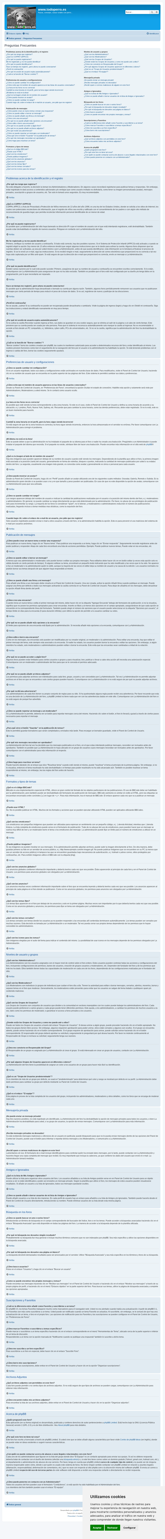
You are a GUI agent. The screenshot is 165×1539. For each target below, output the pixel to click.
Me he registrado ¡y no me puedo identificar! (23, 62)
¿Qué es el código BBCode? (17, 149)
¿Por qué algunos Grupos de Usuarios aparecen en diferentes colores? (112, 67)
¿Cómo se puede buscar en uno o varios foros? (102, 104)
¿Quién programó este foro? (95, 150)
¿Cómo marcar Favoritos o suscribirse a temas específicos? (108, 125)
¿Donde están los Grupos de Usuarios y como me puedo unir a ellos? (111, 62)
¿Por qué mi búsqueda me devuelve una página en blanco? (107, 109)
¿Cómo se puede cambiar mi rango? (20, 100)
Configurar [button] (129, 1527)
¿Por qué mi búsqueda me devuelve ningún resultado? (105, 107)
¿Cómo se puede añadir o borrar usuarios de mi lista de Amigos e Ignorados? (114, 96)
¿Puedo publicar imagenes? (17, 157)
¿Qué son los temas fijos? (16, 164)
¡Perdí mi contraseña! (14, 69)
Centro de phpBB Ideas (130, 1440)
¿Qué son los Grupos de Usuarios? (98, 59)
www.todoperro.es (52, 9)
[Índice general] (21, 17)
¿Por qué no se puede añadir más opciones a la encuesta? (29, 121)
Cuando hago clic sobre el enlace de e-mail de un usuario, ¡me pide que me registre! (39, 102)
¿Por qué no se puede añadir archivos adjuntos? (25, 128)
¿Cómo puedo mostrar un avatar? (19, 97)
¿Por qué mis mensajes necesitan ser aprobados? (26, 138)
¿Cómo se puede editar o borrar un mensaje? (24, 113)
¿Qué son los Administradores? (96, 54)
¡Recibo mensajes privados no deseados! (100, 83)
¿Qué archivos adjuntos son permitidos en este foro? (105, 139)
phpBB (149, 444)
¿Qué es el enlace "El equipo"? (96, 72)
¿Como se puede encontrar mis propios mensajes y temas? (107, 114)
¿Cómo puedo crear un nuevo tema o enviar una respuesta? (29, 111)
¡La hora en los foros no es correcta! (20, 88)
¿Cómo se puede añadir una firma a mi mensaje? (25, 116)
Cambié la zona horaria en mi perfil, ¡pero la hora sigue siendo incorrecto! (34, 90)
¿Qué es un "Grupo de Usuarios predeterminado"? (104, 69)
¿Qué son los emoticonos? (16, 154)
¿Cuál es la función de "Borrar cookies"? (22, 74)
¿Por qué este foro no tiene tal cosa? (98, 152)
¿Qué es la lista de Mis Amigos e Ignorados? (101, 94)
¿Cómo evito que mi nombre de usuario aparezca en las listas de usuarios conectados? (40, 85)
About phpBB (64, 1425)
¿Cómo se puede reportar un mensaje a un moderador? (28, 133)
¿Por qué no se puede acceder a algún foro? (23, 126)
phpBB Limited (110, 1422)
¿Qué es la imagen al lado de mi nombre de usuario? (26, 95)
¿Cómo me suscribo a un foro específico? (100, 128)
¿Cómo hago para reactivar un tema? (20, 141)
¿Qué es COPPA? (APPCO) (17, 57)
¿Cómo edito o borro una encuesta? (20, 123)
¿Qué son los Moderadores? (95, 57)
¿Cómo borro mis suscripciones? (97, 130)
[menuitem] (25, 34)
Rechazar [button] (112, 1527)
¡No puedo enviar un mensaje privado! (99, 80)
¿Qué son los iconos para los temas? (20, 169)
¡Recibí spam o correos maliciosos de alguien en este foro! (107, 85)
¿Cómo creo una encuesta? (17, 118)
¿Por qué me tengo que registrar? (19, 54)
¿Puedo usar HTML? (14, 152)
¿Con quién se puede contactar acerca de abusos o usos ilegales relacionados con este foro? (121, 155)
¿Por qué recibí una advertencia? (19, 131)
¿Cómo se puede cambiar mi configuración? (23, 83)
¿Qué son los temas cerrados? (18, 166)
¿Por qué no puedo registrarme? (19, 59)
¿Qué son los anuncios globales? (19, 159)
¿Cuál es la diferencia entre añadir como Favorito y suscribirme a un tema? (113, 123)
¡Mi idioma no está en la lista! (17, 93)
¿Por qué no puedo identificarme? (19, 64)
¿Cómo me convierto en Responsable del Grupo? (103, 64)
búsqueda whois (71, 1459)
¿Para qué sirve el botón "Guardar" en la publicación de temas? (31, 136)
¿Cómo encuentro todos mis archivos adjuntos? (102, 141)
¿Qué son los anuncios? (15, 162)
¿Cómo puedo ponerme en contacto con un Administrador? (107, 157)
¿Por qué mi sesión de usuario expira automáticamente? (28, 72)
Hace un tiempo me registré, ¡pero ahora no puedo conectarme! (31, 67)
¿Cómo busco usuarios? (93, 112)
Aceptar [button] (97, 1527)
